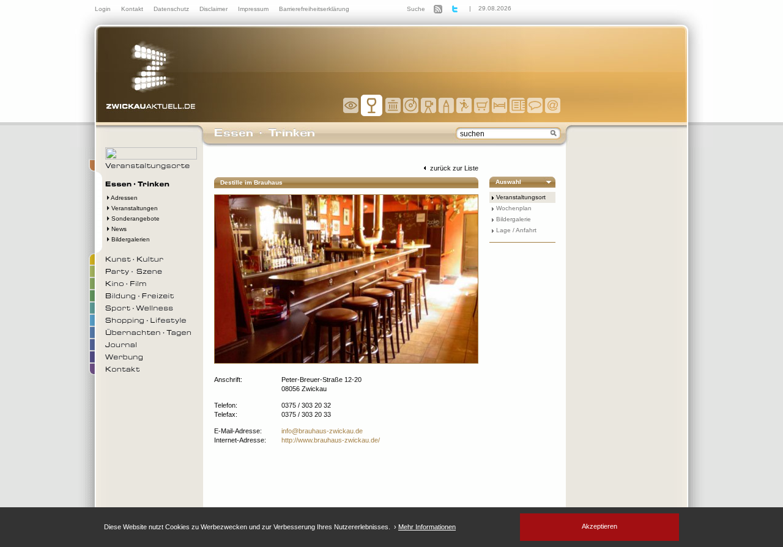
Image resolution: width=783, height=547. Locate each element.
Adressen (123, 197)
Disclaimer (214, 9)
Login (104, 9)
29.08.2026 (494, 8)
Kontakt (133, 9)
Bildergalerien (129, 239)
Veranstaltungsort (521, 197)
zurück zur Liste (453, 168)
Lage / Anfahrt (516, 230)
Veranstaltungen (133, 208)
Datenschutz (172, 9)
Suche (416, 9)
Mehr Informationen (427, 526)
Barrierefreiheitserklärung (314, 9)
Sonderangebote (134, 218)
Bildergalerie (513, 219)
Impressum (254, 9)
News (118, 229)
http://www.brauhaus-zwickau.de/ (330, 440)
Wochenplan (514, 208)
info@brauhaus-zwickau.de (322, 431)
